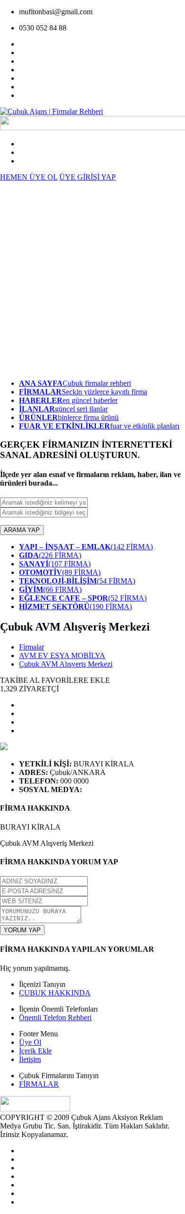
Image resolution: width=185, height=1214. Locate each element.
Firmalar (31, 647)
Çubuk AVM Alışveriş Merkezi (65, 664)
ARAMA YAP (22, 530)
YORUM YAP (22, 930)
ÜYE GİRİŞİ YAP (87, 177)
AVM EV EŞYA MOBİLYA (62, 655)
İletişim (30, 1059)
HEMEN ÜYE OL (28, 177)
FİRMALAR (39, 1084)
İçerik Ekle (35, 1051)
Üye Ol (30, 1042)
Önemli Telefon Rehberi (55, 1017)
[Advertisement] (92, 279)
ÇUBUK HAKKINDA (55, 993)
